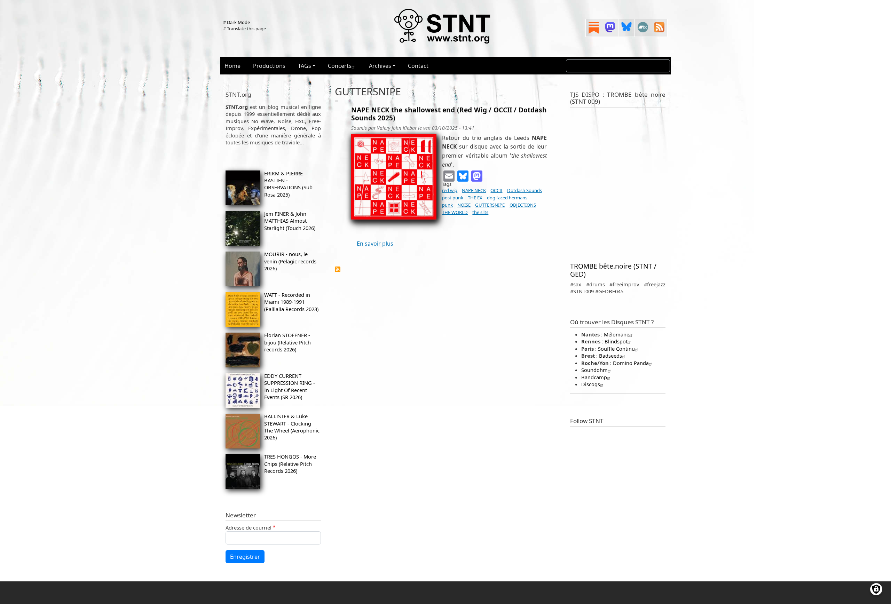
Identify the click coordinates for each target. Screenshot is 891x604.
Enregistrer (245, 557)
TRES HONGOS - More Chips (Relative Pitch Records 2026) (290, 463)
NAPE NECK (474, 190)
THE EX (475, 197)
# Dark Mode (236, 22)
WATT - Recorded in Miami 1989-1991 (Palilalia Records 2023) (291, 301)
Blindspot (616, 341)
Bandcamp (594, 377)
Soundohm (594, 369)
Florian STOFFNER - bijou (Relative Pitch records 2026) (287, 342)
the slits (480, 212)
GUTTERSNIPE (490, 205)
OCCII (496, 190)
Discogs (590, 384)
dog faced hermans (507, 197)
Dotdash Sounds (524, 190)
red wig (449, 190)
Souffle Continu (616, 348)
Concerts (340, 66)
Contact (418, 66)
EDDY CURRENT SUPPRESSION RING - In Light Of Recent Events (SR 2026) (289, 386)
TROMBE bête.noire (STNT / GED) (613, 270)
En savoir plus (375, 243)
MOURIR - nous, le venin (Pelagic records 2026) (290, 261)
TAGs (304, 66)
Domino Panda (631, 362)
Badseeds (610, 355)
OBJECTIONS (523, 205)
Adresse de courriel (248, 527)
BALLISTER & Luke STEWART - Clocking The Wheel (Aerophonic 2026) (292, 427)
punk (447, 205)
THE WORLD (455, 212)
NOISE (464, 205)
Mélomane (616, 334)
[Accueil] (443, 26)
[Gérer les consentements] (876, 589)
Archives (380, 66)
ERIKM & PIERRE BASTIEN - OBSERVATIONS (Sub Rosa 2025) (288, 184)
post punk (452, 197)
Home (232, 66)
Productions (269, 66)
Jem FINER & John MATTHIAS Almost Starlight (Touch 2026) (289, 220)
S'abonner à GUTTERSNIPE (337, 269)
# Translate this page (244, 28)
